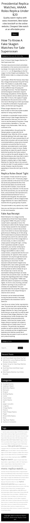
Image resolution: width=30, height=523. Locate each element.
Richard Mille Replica (9, 416)
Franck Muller (7, 398)
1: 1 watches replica (5, 432)
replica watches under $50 (16, 490)
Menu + (15, 34)
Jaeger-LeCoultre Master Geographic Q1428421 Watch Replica (14, 452)
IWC (4, 402)
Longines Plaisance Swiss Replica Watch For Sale (14, 464)
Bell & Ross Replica (8, 388)
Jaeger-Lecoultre (8, 404)
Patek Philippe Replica (10, 412)
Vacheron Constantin (9, 422)
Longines (6, 406)
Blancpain (6, 390)
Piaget (5, 414)
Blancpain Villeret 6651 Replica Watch (10, 440)
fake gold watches (15, 446)
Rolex (10, 341)
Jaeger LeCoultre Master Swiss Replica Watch (11, 457)
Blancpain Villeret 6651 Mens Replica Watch (17, 438)
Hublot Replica (7, 400)
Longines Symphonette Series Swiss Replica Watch (12, 466)
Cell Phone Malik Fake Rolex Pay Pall (14, 358)
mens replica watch (12, 468)
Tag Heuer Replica (8, 420)
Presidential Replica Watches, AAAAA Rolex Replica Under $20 (15, 8)
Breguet (5, 392)
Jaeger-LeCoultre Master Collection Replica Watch (16, 450)
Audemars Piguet (8, 386)
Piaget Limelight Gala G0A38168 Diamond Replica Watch (16, 477)
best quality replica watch (9, 436)
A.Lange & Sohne (8, 384)
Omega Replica (7, 408)
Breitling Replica (8, 394)
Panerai (5, 410)
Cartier (5, 396)
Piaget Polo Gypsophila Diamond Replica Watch (11, 479)
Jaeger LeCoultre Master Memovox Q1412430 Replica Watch (14, 454)
